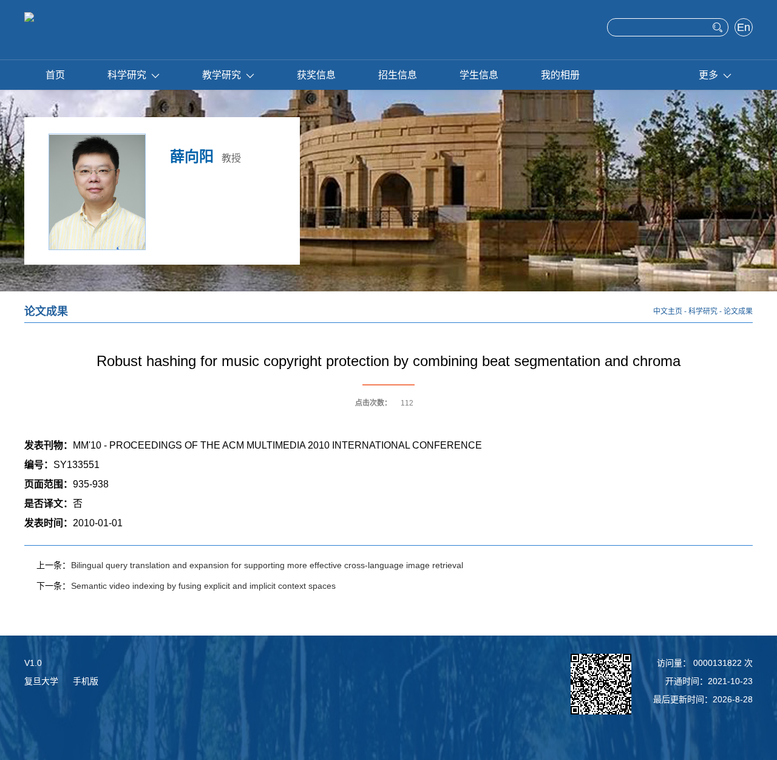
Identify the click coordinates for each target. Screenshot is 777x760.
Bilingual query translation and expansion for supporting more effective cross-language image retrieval (267, 565)
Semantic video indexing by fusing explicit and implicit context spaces (203, 586)
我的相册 (560, 75)
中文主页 (667, 311)
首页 (55, 75)
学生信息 (479, 75)
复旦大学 (41, 681)
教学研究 (221, 75)
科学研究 (126, 75)
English (744, 28)
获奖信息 (316, 75)
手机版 (85, 681)
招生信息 (397, 75)
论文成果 (738, 311)
